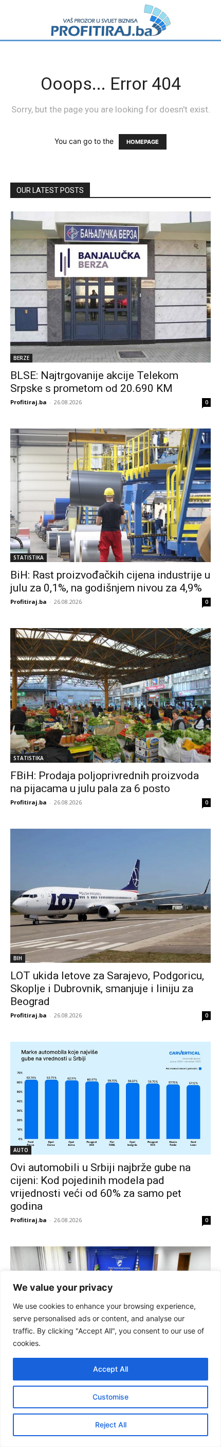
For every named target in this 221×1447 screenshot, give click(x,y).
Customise (110, 1396)
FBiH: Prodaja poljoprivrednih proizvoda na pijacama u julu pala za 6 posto (104, 782)
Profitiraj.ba (28, 402)
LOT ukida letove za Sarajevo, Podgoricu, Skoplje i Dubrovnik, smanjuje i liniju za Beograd (107, 988)
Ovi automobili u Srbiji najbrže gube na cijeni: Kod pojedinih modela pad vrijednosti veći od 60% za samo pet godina (100, 1186)
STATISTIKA (28, 557)
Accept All (110, 1368)
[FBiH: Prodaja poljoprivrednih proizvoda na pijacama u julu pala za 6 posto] (110, 695)
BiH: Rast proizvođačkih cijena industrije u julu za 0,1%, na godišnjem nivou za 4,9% (110, 581)
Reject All (110, 1424)
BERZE (21, 357)
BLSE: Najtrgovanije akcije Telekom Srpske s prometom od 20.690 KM (94, 381)
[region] (110, 1359)
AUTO (20, 1150)
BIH (17, 958)
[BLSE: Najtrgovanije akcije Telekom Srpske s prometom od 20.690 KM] (110, 286)
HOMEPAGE (142, 141)
